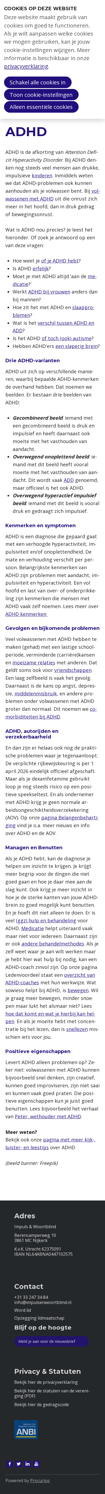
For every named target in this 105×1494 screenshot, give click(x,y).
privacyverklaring (26, 66)
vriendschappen (73, 670)
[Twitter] (18, 1464)
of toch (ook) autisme (67, 338)
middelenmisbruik (36, 693)
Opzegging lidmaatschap (39, 1318)
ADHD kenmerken (26, 614)
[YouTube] (36, 1464)
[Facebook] (9, 1464)
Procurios (40, 1480)
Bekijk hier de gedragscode (41, 1404)
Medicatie (32, 928)
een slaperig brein (76, 346)
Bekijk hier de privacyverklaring (46, 1382)
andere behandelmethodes (53, 943)
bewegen (78, 990)
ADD (69, 480)
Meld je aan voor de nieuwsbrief (46, 1341)
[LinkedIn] (27, 1464)
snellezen (77, 1029)
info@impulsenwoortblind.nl (42, 1302)
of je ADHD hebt (60, 260)
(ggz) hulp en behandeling (46, 920)
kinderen (42, 175)
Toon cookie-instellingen (41, 94)
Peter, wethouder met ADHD (48, 1116)
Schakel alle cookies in (38, 82)
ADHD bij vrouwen (49, 291)
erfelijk (41, 268)
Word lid (22, 1310)
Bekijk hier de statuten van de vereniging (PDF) (52, 1393)
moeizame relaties (33, 662)
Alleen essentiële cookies (41, 107)
